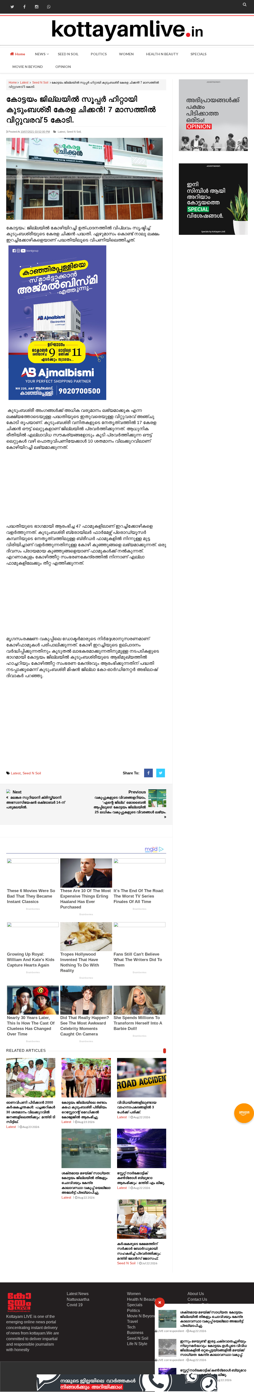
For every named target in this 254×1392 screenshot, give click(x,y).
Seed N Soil (40, 82)
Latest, (62, 131)
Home (19, 54)
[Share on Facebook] (148, 773)
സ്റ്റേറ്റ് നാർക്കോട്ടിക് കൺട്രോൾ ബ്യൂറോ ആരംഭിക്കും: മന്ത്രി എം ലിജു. (213, 1372)
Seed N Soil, (74, 131)
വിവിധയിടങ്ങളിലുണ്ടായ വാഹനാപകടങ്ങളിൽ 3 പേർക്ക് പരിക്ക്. (136, 1107)
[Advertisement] (86, 485)
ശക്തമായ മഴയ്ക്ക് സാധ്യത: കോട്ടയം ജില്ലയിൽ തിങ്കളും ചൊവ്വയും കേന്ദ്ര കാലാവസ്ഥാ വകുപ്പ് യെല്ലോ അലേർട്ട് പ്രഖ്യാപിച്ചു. (211, 1319)
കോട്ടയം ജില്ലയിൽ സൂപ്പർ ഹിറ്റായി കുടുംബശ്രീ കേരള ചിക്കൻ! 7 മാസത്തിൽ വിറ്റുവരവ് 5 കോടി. (81, 109)
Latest (24, 82)
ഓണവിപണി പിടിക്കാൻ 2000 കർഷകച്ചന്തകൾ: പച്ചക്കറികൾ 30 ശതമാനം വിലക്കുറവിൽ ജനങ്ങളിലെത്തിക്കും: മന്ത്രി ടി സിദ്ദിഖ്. (30, 1112)
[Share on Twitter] (160, 773)
